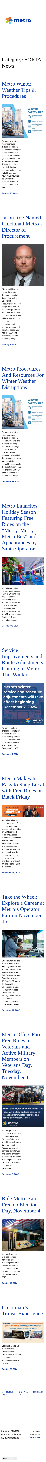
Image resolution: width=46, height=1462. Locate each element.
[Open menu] (40, 20)
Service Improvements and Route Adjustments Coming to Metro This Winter (22, 662)
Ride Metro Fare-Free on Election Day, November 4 (21, 1205)
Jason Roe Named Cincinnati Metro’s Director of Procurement (22, 227)
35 (20, 1395)
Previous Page (7, 1393)
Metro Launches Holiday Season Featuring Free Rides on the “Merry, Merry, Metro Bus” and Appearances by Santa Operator (19, 527)
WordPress (34, 1437)
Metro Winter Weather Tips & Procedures (19, 90)
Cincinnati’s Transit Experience (22, 1310)
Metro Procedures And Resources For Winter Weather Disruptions (23, 378)
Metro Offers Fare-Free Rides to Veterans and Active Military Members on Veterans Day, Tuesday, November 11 (22, 1056)
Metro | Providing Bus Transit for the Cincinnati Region (11, 1434)
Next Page (38, 1393)
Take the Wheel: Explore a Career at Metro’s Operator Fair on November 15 (23, 909)
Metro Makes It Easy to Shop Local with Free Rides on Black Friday (23, 787)
